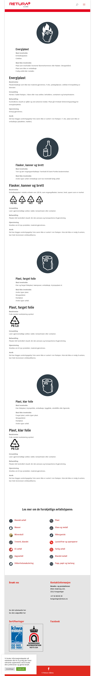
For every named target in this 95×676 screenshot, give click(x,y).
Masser (17, 527)
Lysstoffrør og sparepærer (66, 541)
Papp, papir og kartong (64, 563)
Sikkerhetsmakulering (24, 563)
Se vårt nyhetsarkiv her (17, 610)
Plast (57, 520)
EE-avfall (18, 548)
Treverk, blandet (21, 541)
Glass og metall (61, 527)
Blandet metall (61, 555)
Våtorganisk (60, 534)
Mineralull (18, 534)
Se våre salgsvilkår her (17, 613)
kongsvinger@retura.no (59, 599)
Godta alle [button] (21, 669)
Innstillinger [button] (10, 669)
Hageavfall (18, 555)
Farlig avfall (60, 548)
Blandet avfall (20, 520)
